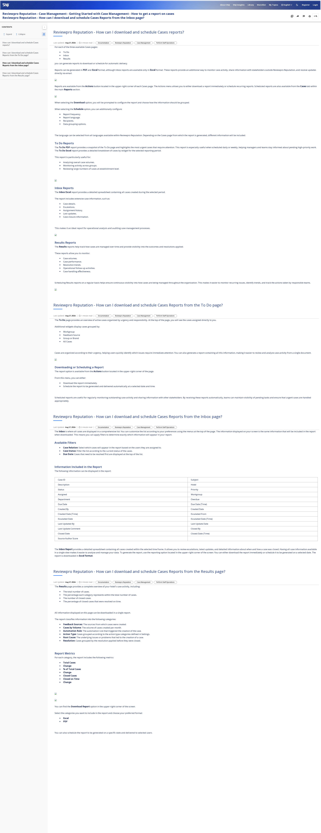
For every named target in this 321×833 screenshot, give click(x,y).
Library (251, 5)
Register (306, 5)
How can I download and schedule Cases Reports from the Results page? (20, 74)
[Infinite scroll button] (44, 34)
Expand (9, 34)
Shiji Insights (239, 5)
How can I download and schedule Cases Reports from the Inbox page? (21, 64)
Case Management (143, 43)
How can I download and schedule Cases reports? (20, 44)
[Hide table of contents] (44, 27)
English (287, 5)
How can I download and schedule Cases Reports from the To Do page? (20, 54)
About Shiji (225, 5)
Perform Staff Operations (165, 43)
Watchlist (261, 5)
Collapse (21, 34)
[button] (297, 5)
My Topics (273, 5)
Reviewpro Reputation (123, 43)
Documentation (103, 43)
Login (315, 5)
